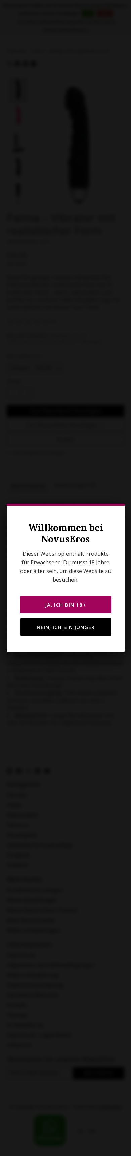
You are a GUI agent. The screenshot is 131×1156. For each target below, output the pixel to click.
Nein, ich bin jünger (66, 627)
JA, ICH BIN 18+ (65, 604)
